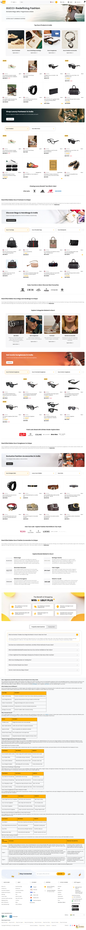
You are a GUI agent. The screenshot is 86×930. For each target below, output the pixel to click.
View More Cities (61, 902)
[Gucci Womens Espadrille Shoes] (74, 165)
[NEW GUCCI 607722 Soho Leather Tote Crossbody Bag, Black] (12, 242)
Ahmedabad (60, 898)
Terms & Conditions (34, 925)
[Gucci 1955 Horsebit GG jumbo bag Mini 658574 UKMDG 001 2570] (12, 90)
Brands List (18, 888)
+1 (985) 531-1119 (76, 901)
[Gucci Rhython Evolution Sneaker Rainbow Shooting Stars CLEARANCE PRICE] (12, 66)
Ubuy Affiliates (19, 904)
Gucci (61, 73)
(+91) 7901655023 (77, 897)
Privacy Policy (42, 925)
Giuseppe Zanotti (39, 172)
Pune (59, 900)
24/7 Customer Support (78, 888)
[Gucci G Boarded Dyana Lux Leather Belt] (32, 486)
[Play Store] (75, 909)
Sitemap (3, 894)
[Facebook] (70, 925)
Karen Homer (59, 172)
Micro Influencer (4, 902)
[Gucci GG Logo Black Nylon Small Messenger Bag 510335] (74, 242)
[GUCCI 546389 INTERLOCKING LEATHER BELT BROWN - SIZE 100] (53, 486)
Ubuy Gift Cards (19, 898)
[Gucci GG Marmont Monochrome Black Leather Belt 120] (32, 90)
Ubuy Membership (5, 904)
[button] (62, 2)
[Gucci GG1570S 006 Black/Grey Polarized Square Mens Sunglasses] (12, 384)
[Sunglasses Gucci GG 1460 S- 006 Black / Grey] (53, 66)
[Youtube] (74, 925)
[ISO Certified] (13, 916)
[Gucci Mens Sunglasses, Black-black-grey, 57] (12, 407)
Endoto (19, 172)
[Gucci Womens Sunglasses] (32, 407)
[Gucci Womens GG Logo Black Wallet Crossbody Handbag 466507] (53, 90)
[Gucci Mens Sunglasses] (74, 407)
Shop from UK (11, 922)
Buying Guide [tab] (51, 626)
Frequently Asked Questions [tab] (38, 626)
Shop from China (46, 922)
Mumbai (59, 886)
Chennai (59, 894)
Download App (19, 886)
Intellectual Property (5, 892)
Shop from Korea (38, 922)
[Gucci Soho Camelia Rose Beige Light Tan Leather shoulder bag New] (32, 264)
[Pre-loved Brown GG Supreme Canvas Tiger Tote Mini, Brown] (53, 242)
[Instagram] (72, 925)
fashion (47, 714)
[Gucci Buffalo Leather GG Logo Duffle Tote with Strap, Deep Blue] (53, 264)
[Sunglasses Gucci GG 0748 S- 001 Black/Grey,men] (74, 66)
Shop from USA (4, 922)
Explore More (15, 52)
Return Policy (18, 892)
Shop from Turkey (54, 922)
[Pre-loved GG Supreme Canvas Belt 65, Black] (32, 507)
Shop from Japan (19, 922)
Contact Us (3, 888)
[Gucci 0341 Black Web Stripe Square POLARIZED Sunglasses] (53, 384)
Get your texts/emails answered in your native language (79, 891)
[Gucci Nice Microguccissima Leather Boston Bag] (74, 90)
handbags (34, 684)
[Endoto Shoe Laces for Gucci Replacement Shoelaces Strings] (12, 165)
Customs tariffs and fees (6, 898)
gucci (20, 73)
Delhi (59, 888)
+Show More (32, 902)
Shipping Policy (4, 900)
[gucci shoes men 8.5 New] (32, 66)
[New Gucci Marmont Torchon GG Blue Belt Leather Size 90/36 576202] (74, 486)
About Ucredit (19, 896)
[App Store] (75, 906)
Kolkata (59, 892)
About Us (3, 886)
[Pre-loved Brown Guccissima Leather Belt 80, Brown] (53, 507)
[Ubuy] (3, 2)
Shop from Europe (63, 922)
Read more (56, 204)
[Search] (56, 2)
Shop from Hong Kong (29, 922)
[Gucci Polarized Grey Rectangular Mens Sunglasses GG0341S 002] (32, 384)
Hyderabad (60, 896)
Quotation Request (5, 890)
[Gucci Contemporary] (32, 242)
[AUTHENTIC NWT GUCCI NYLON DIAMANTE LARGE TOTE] (12, 264)
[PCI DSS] (4, 917)
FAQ (16, 894)
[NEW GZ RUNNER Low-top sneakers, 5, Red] (32, 165)
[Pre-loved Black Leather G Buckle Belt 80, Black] (74, 507)
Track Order (4, 896)
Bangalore (60, 890)
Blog (16, 902)
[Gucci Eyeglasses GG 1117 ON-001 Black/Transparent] (53, 141)
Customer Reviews (19, 890)
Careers (17, 900)
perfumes (47, 684)
